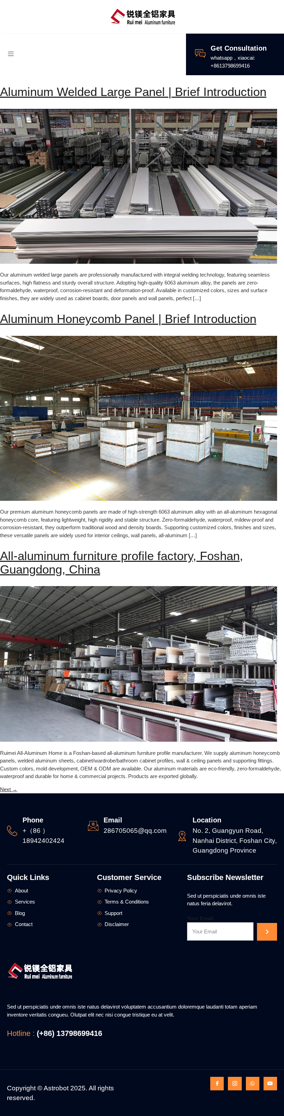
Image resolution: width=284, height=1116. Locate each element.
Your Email (200, 918)
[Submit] (267, 932)
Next (8, 789)
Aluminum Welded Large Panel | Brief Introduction (133, 91)
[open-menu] (11, 54)
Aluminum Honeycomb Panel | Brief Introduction (128, 318)
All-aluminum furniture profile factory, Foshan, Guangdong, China (121, 562)
